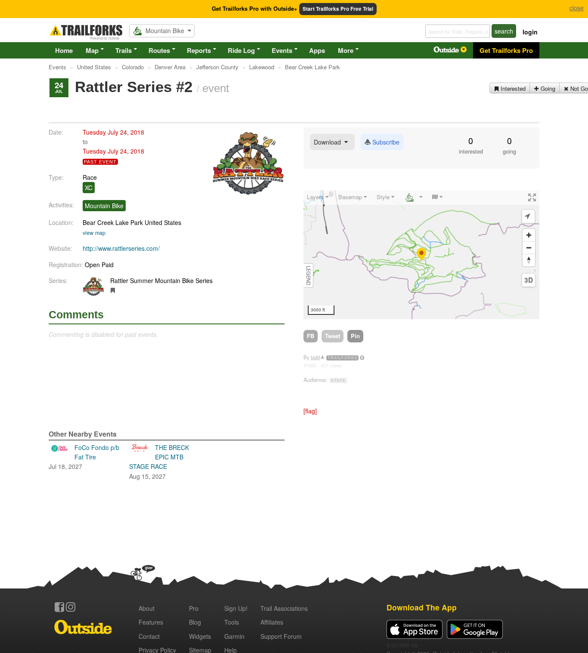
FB (310, 336)
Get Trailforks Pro (506, 50)
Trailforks (342, 358)
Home (64, 50)
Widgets (200, 636)
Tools (231, 622)
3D (528, 280)
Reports (199, 50)
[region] (421, 254)
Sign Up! (236, 608)
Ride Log (241, 50)
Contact (149, 636)
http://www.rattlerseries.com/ (121, 248)
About (147, 608)
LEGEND (308, 275)
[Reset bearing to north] (529, 260)
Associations (284, 608)
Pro (193, 608)
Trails (123, 50)
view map (94, 233)
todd (315, 357)
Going (547, 88)
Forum (281, 636)
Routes (159, 50)
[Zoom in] (529, 235)
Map (92, 50)
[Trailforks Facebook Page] (59, 607)
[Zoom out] (529, 247)
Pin (355, 336)
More (345, 50)
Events (282, 50)
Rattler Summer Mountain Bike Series (161, 280)
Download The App (422, 607)
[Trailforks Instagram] (70, 607)
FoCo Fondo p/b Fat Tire (84, 457)
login (530, 32)
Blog (195, 622)
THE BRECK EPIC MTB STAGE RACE (159, 462)
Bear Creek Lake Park (113, 222)
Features (151, 622)
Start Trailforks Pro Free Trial (338, 8)
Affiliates (271, 622)
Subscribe (385, 142)
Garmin (234, 636)
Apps (317, 50)
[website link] (113, 290)
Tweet (332, 336)
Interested (512, 88)
